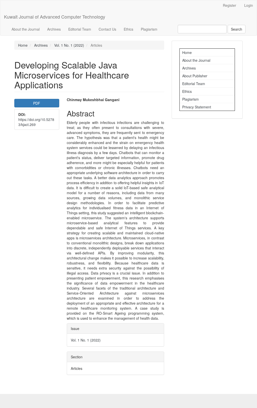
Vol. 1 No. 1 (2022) (69, 45)
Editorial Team (79, 29)
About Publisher (194, 75)
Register (229, 5)
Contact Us (107, 29)
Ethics (128, 29)
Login (248, 5)
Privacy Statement (196, 106)
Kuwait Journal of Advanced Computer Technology (54, 16)
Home (23, 45)
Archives (54, 29)
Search (236, 29)
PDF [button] (36, 103)
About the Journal (26, 29)
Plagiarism (149, 29)
